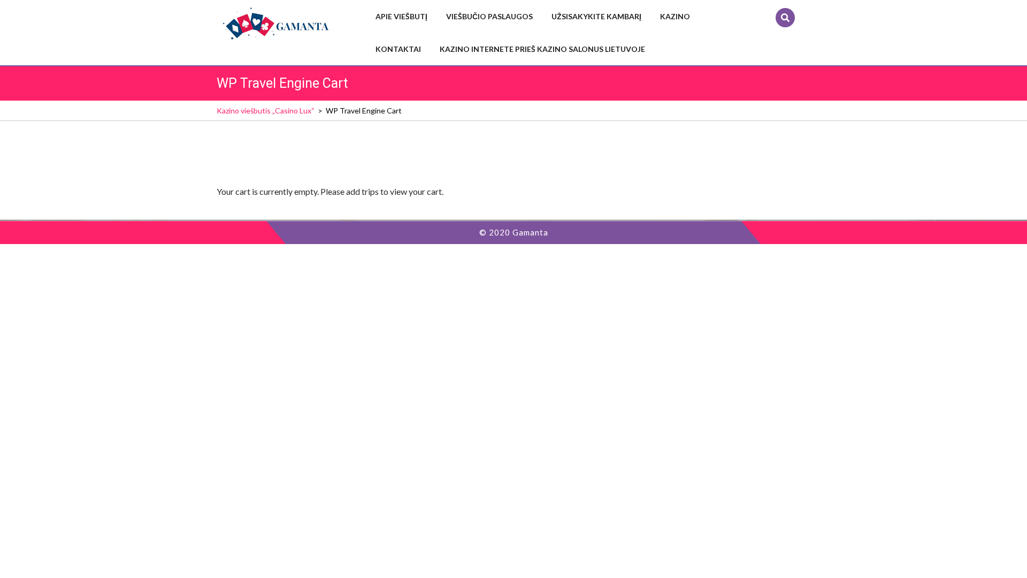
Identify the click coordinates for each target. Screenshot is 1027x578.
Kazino (675, 16)
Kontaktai (398, 49)
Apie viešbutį (401, 16)
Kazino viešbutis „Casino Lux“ (266, 110)
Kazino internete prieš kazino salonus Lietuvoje (542, 49)
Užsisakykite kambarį (596, 16)
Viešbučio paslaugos (489, 16)
